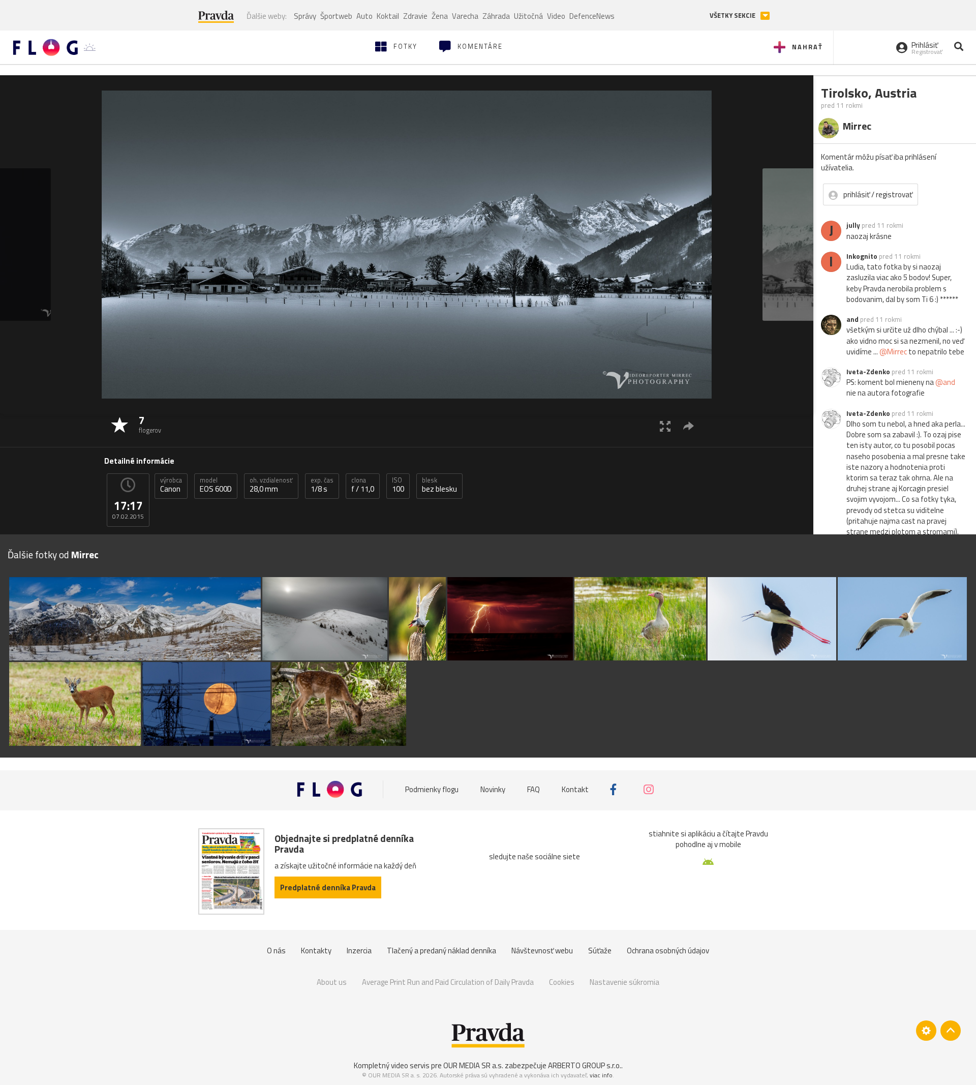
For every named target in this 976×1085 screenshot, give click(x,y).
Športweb (336, 16)
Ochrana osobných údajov (668, 950)
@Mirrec (893, 351)
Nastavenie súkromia (624, 982)
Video (556, 16)
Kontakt (575, 789)
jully (853, 225)
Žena (440, 16)
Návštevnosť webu (542, 950)
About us (332, 982)
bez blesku (439, 485)
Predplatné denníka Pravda (328, 887)
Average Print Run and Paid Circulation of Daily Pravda (448, 982)
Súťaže (600, 950)
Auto (364, 16)
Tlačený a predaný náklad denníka (441, 950)
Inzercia (359, 950)
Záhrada (496, 16)
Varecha (465, 16)
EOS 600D (216, 485)
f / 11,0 (362, 485)
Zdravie (415, 16)
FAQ (533, 789)
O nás (276, 950)
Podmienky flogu (432, 789)
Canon (171, 485)
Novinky (492, 789)
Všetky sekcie (733, 15)
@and (945, 382)
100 (398, 485)
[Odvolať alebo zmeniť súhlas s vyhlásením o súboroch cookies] (926, 1030)
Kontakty (316, 950)
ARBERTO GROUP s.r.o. (584, 1065)
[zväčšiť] (665, 425)
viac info (601, 1075)
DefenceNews (592, 16)
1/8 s (322, 485)
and (852, 319)
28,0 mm (271, 485)
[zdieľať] (688, 425)
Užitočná (528, 16)
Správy (305, 16)
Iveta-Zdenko (868, 372)
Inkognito (861, 256)
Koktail (388, 16)
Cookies (561, 982)
